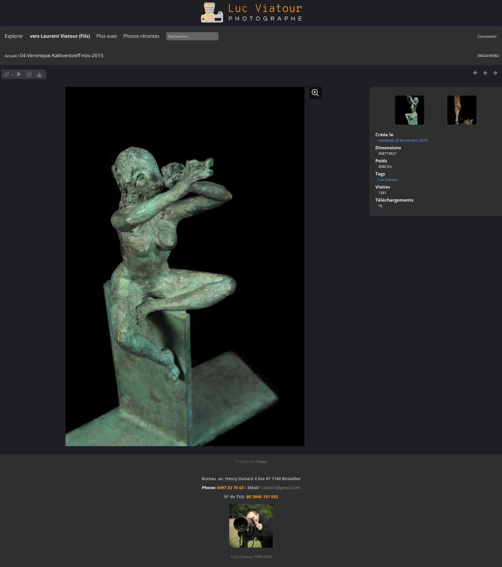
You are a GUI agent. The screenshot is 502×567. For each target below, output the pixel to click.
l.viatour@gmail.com (280, 487)
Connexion (487, 36)
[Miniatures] (475, 72)
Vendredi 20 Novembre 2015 (402, 140)
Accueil (11, 55)
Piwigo (262, 461)
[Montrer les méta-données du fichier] (29, 74)
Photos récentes (141, 36)
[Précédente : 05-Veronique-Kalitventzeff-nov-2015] (485, 72)
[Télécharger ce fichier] (39, 74)
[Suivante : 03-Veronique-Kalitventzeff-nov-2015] (495, 72)
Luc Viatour (388, 179)
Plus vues (106, 36)
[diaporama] (19, 74)
